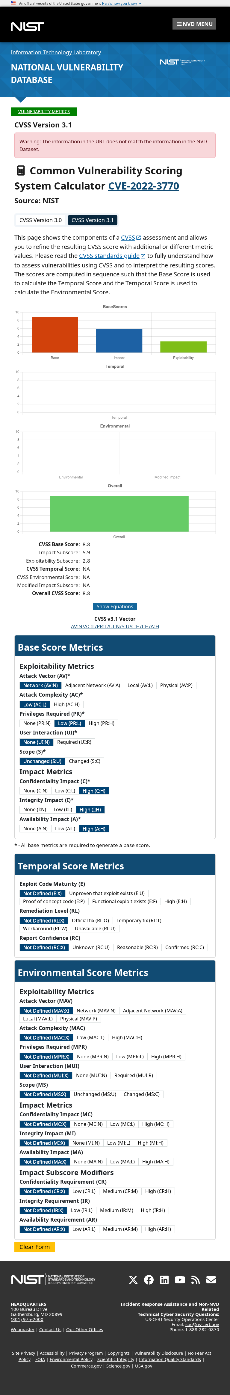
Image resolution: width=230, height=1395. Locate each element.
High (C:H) (94, 790)
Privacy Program (86, 1353)
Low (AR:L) (84, 1229)
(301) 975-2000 (27, 1319)
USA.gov (143, 1366)
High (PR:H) (101, 723)
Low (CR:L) (84, 1191)
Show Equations (115, 606)
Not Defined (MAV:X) (46, 1010)
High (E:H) (175, 901)
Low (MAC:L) (91, 1037)
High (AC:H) (67, 704)
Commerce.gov (86, 1366)
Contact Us (50, 1329)
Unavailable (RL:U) (95, 928)
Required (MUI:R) (133, 1075)
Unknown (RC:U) (91, 947)
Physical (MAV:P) (78, 1018)
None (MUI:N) (91, 1075)
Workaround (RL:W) (45, 928)
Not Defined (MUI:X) (46, 1075)
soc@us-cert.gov (202, 1324)
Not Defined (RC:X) (44, 947)
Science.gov (118, 1366)
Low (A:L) (65, 828)
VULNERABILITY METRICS (44, 111)
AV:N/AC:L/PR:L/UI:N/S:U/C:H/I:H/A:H (115, 626)
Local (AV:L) (140, 685)
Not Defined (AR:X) (44, 1229)
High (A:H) (94, 828)
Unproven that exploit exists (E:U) (107, 893)
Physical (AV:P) (176, 685)
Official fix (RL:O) (90, 920)
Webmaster (22, 1329)
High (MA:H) (156, 1161)
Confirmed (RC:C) (184, 947)
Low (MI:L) (118, 1143)
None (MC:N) (88, 1124)
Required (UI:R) (74, 742)
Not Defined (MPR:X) (46, 1056)
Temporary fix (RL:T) (138, 920)
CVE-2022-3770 (143, 186)
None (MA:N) (88, 1161)
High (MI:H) (151, 1143)
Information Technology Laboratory (56, 52)
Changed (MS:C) (142, 1094)
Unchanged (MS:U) (95, 1094)
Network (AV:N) (40, 685)
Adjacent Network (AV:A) (92, 685)
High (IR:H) (153, 1210)
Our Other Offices (84, 1329)
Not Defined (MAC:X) (46, 1037)
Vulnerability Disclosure (158, 1353)
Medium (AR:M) (120, 1229)
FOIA (40, 1359)
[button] (194, 24)
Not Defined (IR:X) (43, 1210)
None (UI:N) (36, 742)
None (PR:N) (37, 723)
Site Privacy (23, 1353)
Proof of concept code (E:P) (54, 901)
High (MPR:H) (166, 1056)
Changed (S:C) (84, 761)
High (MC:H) (156, 1124)
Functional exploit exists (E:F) (124, 901)
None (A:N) (35, 828)
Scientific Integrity (115, 1359)
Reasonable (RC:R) (137, 947)
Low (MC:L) (122, 1124)
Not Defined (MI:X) (44, 1143)
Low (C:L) (65, 790)
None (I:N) (34, 809)
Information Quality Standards (170, 1359)
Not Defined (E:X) (42, 893)
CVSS (128, 237)
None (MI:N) (86, 1143)
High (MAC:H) (127, 1037)
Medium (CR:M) (120, 1191)
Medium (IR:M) (116, 1210)
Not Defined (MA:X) (44, 1161)
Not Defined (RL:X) (43, 920)
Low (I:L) (63, 809)
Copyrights (119, 1353)
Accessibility (52, 1353)
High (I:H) (90, 809)
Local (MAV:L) (38, 1018)
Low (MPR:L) (130, 1056)
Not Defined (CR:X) (44, 1191)
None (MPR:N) (93, 1056)
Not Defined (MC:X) (44, 1124)
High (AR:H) (158, 1229)
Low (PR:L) (69, 723)
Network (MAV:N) (96, 1010)
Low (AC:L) (34, 704)
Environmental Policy (71, 1359)
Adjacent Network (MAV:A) (152, 1010)
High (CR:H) (158, 1191)
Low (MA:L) (122, 1161)
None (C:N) (35, 790)
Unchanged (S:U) (42, 761)
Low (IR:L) (82, 1210)
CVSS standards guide (109, 256)
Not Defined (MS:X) (44, 1094)
